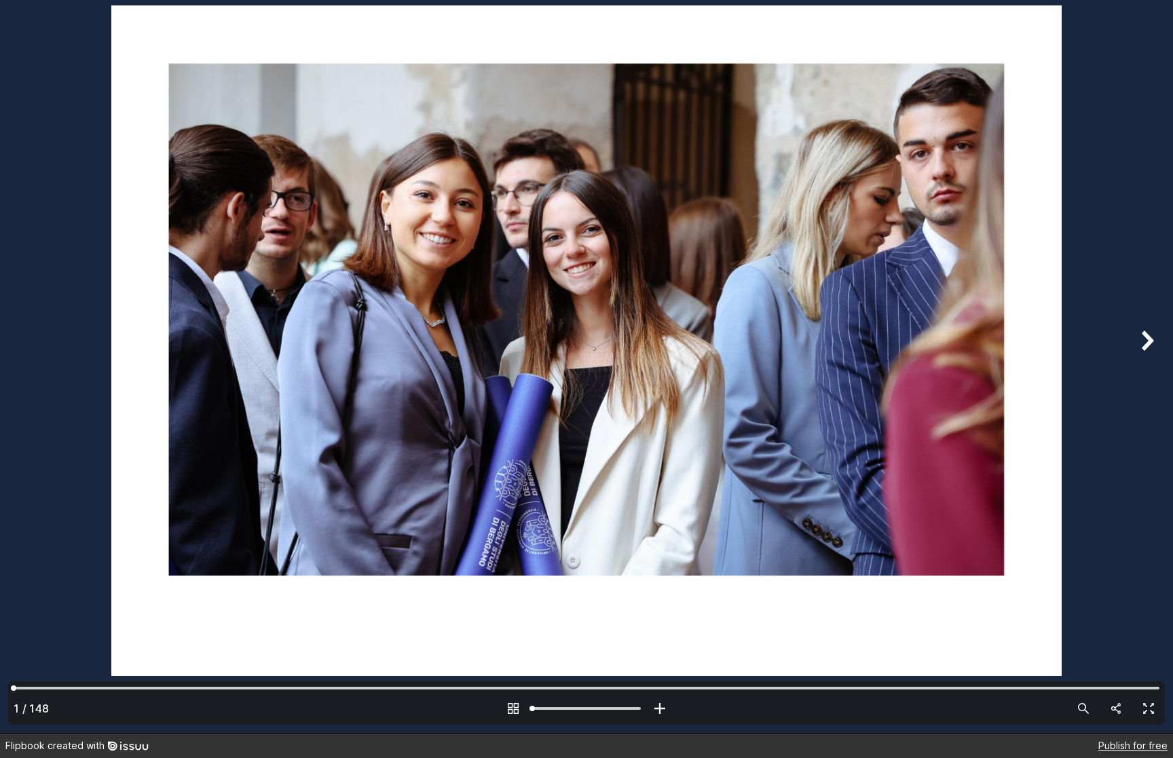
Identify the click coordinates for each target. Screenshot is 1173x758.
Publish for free (1133, 745)
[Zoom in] (659, 708)
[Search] (1083, 708)
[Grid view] (513, 708)
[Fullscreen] (1148, 708)
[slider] (586, 708)
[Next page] (1146, 366)
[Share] (1116, 708)
